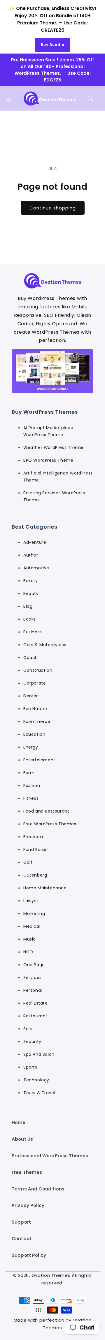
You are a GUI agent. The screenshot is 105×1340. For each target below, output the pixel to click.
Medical (31, 926)
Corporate (34, 683)
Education (34, 734)
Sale (27, 1029)
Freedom (33, 837)
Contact (22, 1239)
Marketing (34, 913)
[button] (8, 98)
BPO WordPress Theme (48, 460)
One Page (34, 965)
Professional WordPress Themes (50, 1156)
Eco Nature (35, 709)
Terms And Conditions (38, 1189)
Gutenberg (35, 875)
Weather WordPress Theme (53, 447)
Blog (27, 606)
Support (21, 1222)
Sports (30, 1067)
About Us (22, 1139)
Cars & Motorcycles (44, 645)
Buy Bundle (52, 44)
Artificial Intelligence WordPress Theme (58, 476)
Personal (32, 990)
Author (30, 555)
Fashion (31, 785)
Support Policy (29, 1255)
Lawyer (30, 901)
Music (29, 939)
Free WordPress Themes (49, 824)
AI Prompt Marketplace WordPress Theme (48, 431)
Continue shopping (52, 208)
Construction (37, 670)
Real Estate (35, 1003)
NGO (28, 952)
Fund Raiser (35, 849)
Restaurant (35, 1016)
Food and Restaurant (46, 811)
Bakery (30, 581)
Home (19, 1122)
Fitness (30, 798)
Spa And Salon (39, 1054)
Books (29, 619)
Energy (30, 747)
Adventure (34, 542)
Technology (36, 1080)
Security (32, 1041)
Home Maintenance (45, 888)
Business (32, 632)
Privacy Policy (28, 1205)
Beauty (31, 593)
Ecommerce (36, 721)
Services (32, 977)
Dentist (31, 696)
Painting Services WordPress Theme (54, 496)
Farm (28, 773)
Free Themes (27, 1172)
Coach (30, 657)
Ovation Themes (51, 1275)
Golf (27, 862)
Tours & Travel (39, 1093)
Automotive (36, 568)
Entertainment (39, 760)
